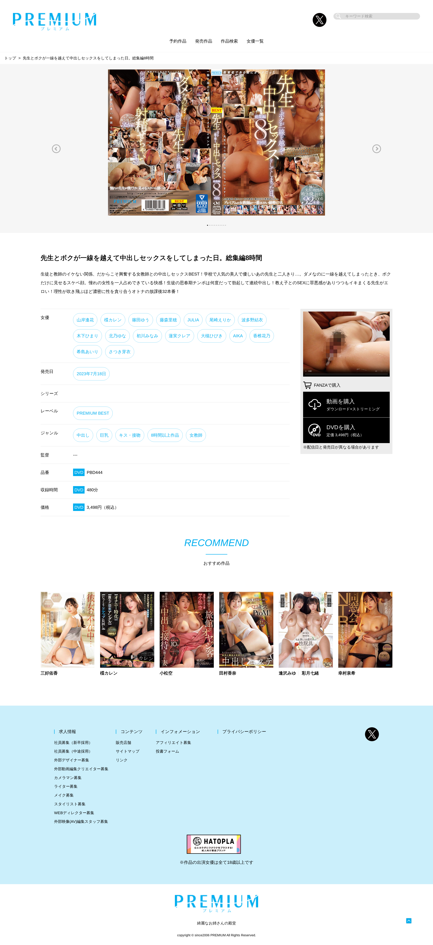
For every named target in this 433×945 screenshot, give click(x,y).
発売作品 (203, 41)
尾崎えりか (220, 319)
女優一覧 (255, 41)
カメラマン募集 (68, 778)
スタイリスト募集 (69, 804)
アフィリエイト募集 (173, 743)
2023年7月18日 (91, 373)
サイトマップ (127, 751)
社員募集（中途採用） (73, 751)
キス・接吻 (130, 435)
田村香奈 (227, 673)
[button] (56, 148)
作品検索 (229, 41)
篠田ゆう (140, 319)
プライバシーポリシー (244, 731)
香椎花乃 (261, 335)
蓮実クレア (179, 335)
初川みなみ (147, 335)
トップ (10, 58)
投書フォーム (167, 751)
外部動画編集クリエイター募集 (81, 769)
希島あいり (87, 351)
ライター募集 (65, 786)
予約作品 (177, 41)
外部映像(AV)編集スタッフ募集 (81, 821)
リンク (122, 760)
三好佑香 (49, 673)
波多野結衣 (252, 319)
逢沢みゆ (287, 673)
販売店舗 (123, 743)
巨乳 (104, 435)
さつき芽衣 (120, 351)
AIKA (238, 335)
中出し (83, 435)
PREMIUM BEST (93, 413)
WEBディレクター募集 (74, 813)
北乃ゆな (117, 335)
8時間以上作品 (165, 435)
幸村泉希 (346, 673)
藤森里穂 (168, 319)
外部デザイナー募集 (71, 760)
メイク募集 (64, 795)
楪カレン (113, 319)
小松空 (166, 673)
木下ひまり (87, 335)
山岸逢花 (85, 319)
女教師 (196, 435)
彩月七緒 (310, 673)
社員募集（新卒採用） (73, 743)
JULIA (193, 319)
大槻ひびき (212, 335)
